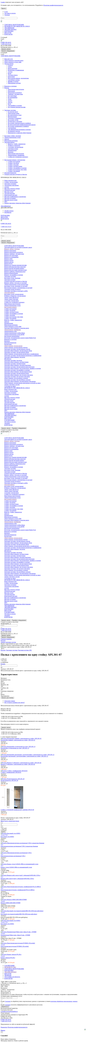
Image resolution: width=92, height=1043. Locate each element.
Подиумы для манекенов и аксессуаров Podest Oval (20, 338)
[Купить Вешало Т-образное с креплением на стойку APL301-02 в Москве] (21, 762)
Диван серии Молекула (11, 297)
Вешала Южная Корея (11, 273)
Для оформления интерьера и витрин (19, 129)
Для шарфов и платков (15, 105)
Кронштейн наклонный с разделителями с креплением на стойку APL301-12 (24, 756)
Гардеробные (12, 128)
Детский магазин (9, 193)
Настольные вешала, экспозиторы (18, 78)
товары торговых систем (11, 384)
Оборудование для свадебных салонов (16, 378)
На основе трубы (13, 120)
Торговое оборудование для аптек (14, 357)
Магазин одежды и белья (12, 188)
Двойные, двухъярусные (15, 94)
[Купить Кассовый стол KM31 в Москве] (10, 833)
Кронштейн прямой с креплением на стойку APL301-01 (18, 740)
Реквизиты (4, 1027)
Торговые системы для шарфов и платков (17, 370)
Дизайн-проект (9, 211)
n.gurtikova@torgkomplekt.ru (9, 1011)
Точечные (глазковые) (14, 118)
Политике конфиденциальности (53, 5)
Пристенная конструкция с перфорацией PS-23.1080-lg (17, 890)
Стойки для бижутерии (15, 166)
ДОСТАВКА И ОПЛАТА (12, 977)
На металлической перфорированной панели (21, 124)
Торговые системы (10, 110)
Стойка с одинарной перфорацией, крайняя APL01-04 (17, 809)
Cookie (3, 2)
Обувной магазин (9, 190)
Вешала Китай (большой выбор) (14, 268)
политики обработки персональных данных (63, 1001)
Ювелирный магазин (10, 195)
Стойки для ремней (14, 171)
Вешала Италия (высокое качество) (15, 267)
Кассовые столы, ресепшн (12, 278)
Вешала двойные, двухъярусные (14, 254)
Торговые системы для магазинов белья (16, 373)
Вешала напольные (10, 250)
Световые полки (13, 148)
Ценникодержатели (10, 173)
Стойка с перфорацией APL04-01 (11, 772)
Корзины (10, 152)
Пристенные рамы (13, 113)
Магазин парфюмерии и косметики (15, 196)
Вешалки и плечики (10, 86)
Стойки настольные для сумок (17, 169)
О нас (6, 11)
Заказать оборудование (7, 51)
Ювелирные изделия (14, 83)
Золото (10, 100)
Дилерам (7, 15)
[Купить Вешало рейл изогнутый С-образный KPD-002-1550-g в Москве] (20, 875)
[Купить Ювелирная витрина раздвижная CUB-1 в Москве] (16, 853)
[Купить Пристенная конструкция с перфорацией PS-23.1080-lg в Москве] (21, 886)
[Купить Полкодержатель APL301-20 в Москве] (12, 779)
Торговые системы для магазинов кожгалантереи (19, 367)
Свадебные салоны (14, 80)
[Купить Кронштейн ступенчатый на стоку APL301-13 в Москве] (18, 746)
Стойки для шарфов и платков (17, 168)
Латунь (10, 102)
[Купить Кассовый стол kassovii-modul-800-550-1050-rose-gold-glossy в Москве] (22, 911)
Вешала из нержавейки (11, 257)
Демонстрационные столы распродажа (16, 284)
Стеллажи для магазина (11, 300)
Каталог (3, 650)
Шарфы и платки (13, 81)
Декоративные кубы (10, 331)
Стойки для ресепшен (11, 182)
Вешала (6, 88)
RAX (9, 104)
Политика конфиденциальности (17, 1027)
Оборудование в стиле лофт (12, 62)
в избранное (4, 662)
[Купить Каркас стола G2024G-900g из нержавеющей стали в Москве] (19, 864)
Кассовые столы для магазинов (13, 294)
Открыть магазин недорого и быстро (15, 174)
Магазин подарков (10, 198)
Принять (3, 8)
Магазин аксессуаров (10, 200)
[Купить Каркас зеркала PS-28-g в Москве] (11, 954)
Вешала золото (8, 260)
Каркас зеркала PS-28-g (8, 957)
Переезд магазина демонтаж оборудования (17, 203)
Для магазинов (8, 63)
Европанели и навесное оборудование (19, 133)
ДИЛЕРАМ (7, 975)
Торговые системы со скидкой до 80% (16, 291)
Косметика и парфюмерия (16, 70)
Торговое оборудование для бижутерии (16, 362)
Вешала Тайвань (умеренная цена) (14, 271)
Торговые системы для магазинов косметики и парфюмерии (22, 355)
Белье (9, 73)
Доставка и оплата (10, 13)
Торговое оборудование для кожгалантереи (17, 365)
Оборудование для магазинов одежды (15, 347)
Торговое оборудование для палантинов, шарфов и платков (22, 368)
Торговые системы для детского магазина (17, 376)
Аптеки (6, 187)
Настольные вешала (10, 307)
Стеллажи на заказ (10, 386)
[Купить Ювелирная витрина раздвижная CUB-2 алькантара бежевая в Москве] (22, 843)
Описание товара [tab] (9, 701)
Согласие (8, 1001)
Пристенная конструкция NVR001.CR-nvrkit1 (15, 946)
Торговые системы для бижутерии (14, 363)
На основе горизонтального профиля (19, 123)
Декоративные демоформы (16, 155)
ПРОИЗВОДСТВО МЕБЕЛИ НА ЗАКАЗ (17, 26)
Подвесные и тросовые (15, 121)
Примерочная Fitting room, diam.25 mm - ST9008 (15, 935)
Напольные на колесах (15, 92)
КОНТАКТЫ (8, 34)
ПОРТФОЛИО (8, 31)
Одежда (10, 65)
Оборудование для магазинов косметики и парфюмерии (21, 354)
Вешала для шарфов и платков (13, 275)
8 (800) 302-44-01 (6, 42)
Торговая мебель (9, 142)
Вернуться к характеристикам (10, 821)
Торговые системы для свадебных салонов (17, 380)
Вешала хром (8, 258)
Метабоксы (7, 359)
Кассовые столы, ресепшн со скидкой (15, 286)
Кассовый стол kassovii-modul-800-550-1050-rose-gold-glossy (19, 914)
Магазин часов (8, 192)
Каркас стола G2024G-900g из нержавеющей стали (16, 867)
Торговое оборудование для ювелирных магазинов (20, 381)
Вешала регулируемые (11, 255)
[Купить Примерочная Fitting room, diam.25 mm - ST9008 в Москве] (18, 932)
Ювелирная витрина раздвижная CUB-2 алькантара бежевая (19, 846)
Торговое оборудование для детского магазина (18, 375)
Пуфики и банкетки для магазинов (15, 296)
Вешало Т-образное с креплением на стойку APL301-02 (18, 764)
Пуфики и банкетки (14, 145)
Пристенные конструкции (16, 89)
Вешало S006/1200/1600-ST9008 (10, 903)
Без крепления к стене (14, 115)
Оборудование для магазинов (13, 346)
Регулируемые (12, 96)
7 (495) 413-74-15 (6, 44)
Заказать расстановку (7, 697)
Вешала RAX (8, 263)
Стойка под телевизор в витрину (18, 157)
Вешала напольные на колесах (13, 252)
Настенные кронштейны (11, 336)
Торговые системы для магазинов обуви (16, 352)
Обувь (10, 67)
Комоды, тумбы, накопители (16, 144)
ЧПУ (5, 201)
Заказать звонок (5, 49)
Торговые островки (10, 183)
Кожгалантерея (12, 68)
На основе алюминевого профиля (18, 126)
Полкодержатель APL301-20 (9, 780)
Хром (9, 99)
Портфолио (7, 212)
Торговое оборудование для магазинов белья (18, 371)
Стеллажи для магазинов (15, 147)
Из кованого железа (14, 131)
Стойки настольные (14, 161)
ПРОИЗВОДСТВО (10, 967)
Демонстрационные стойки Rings (14, 333)
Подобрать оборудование (19, 428)
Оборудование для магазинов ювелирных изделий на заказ (22, 383)
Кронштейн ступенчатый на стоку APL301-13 (15, 748)
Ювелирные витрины (11, 140)
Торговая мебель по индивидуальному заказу (18, 247)
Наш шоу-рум (8, 59)
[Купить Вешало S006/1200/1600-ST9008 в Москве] (14, 899)
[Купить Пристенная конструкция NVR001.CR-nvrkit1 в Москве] (18, 943)
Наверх (3, 1030)
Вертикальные (12, 116)
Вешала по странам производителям (15, 265)
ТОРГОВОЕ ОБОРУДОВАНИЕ (14, 24)
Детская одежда (13, 75)
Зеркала (6, 139)
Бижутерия (11, 76)
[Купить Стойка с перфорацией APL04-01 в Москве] (14, 771)
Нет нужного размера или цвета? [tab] (14, 702)
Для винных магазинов (11, 185)
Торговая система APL (25, 650)
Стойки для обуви (13, 163)
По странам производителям (16, 107)
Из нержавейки (12, 97)
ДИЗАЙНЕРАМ (9, 28)
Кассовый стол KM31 (7, 836)
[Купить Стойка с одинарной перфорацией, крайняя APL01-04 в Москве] (12, 808)
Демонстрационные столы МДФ (14, 334)
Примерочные (12, 150)
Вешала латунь (8, 262)
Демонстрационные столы (12, 137)
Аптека (10, 72)
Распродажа (8, 344)
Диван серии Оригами (11, 299)
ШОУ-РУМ (7, 32)
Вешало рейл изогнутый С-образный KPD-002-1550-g (17, 878)
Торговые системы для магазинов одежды (17, 349)
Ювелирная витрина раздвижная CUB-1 (13, 856)
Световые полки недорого (12, 289)
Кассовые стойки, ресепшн (12, 136)
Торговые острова (9, 279)
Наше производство (10, 180)
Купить (3, 831)
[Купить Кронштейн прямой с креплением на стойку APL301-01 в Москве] (21, 738)
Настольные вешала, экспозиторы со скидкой (18, 288)
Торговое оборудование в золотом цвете (16, 328)
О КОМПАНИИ (9, 420)
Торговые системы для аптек (13, 360)
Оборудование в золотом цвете (13, 60)
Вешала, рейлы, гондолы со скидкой (15, 283)
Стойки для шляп (13, 164)
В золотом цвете (13, 112)
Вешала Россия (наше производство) (15, 270)
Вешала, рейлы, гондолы (12, 249)
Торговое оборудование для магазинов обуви (18, 350)
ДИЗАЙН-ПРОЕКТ (10, 29)
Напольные (11, 91)
